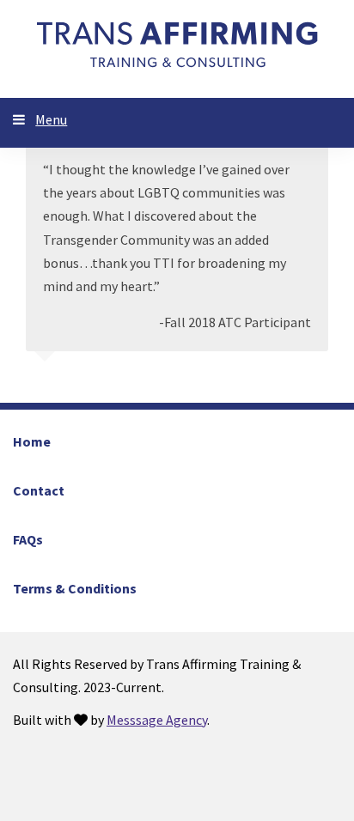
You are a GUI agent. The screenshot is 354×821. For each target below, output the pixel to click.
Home (32, 441)
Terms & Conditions (75, 588)
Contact (38, 490)
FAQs (28, 539)
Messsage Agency (157, 719)
